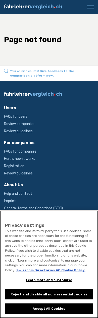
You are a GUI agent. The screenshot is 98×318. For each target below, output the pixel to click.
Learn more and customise (49, 280)
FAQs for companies (20, 151)
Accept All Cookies (49, 308)
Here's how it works (19, 159)
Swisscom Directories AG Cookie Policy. (50, 270)
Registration (14, 166)
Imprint (10, 201)
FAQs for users (15, 116)
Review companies (19, 124)
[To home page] (35, 7)
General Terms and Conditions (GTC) (33, 208)
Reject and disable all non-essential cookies (49, 294)
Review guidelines (18, 131)
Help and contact (18, 194)
